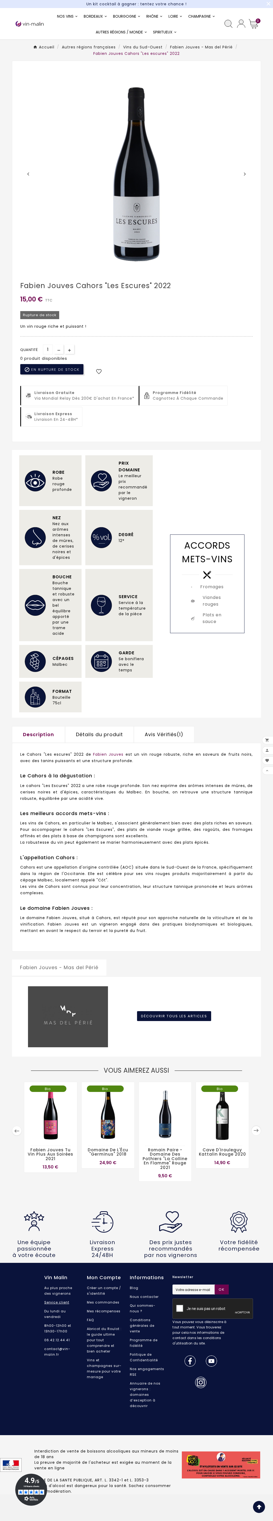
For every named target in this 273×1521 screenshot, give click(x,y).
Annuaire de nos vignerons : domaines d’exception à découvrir (145, 1394)
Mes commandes (103, 1302)
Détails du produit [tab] (99, 734)
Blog (134, 1288)
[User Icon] (241, 24)
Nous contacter (144, 1296)
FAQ (90, 1320)
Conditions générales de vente (142, 1325)
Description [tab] (38, 734)
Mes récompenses (104, 1311)
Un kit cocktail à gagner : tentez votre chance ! (136, 4)
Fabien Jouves (108, 754)
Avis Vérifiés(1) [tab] (164, 734)
